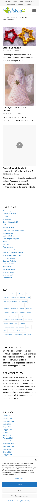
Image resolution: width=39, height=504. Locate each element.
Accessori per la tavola (9, 293)
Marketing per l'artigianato (11, 239)
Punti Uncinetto (8, 247)
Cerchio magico (23, 301)
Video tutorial (7, 278)
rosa (16, 323)
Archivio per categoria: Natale (15, 17)
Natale (5, 241)
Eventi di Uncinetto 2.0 (10, 222)
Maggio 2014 (7, 430)
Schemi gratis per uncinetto (12, 255)
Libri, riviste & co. (9, 236)
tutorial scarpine (8, 334)
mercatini (29, 312)
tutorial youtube (18, 334)
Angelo (28, 293)
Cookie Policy (12, 501)
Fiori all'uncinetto (8, 227)
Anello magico (20, 293)
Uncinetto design (8, 272)
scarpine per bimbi (9, 250)
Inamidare (6, 308)
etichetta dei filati (19, 305)
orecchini (6, 244)
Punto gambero (28, 319)
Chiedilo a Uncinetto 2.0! (25, 1)
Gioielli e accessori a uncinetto (13, 230)
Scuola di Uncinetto (9, 261)
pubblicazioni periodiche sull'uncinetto (13, 319)
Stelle (5, 330)
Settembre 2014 (8, 421)
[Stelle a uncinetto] (19, 36)
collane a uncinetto (8, 305)
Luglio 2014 (7, 424)
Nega (19, 490)
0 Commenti (16, 174)
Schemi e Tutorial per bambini (13, 252)
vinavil (29, 334)
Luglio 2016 (7, 416)
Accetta (19, 484)
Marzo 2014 (7, 435)
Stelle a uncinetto (12, 48)
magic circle (29, 308)
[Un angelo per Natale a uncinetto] (19, 85)
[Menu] (33, 10)
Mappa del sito (11, 4)
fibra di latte (28, 305)
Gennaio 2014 (7, 441)
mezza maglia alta (8, 316)
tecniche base (7, 266)
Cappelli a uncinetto (9, 213)
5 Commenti (16, 51)
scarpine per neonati (9, 327)
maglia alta (6, 312)
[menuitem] (8, 1)
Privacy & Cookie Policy (23, 501)
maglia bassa (14, 312)
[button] (36, 459)
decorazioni (7, 219)
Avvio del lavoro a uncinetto (18, 297)
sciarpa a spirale (20, 327)
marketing (22, 312)
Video (25, 334)
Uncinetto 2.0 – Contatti (24, 4)
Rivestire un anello (8, 323)
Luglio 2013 (7, 449)
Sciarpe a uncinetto (9, 258)
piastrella (29, 316)
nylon (16, 316)
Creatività (6, 216)
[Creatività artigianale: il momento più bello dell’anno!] (19, 145)
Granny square (8, 233)
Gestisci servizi (19, 478)
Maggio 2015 (7, 418)
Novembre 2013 (8, 443)
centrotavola (14, 301)
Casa (28, 297)
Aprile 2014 (7, 432)
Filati (4, 225)
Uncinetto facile (8, 275)
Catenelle (6, 301)
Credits (15, 1)
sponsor (28, 327)
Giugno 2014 (7, 427)
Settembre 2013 (8, 446)
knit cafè (22, 308)
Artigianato (6, 297)
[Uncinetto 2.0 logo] (16, 10)
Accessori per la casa (10, 211)
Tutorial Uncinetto (9, 269)
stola (10, 330)
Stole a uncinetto (8, 264)
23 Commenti (17, 113)
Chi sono (8, 1)
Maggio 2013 (7, 455)
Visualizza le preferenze (19, 496)
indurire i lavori (14, 308)
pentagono (22, 316)
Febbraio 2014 (8, 438)
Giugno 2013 (7, 452)
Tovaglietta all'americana (19, 330)
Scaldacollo (22, 323)
